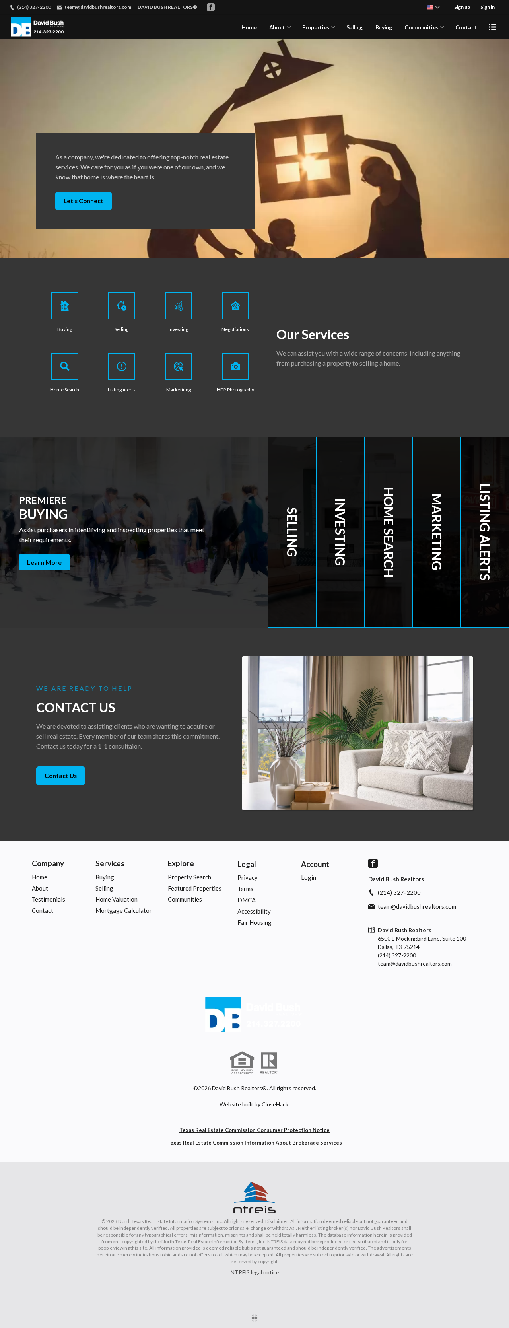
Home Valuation (116, 899)
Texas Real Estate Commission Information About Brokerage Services (254, 1142)
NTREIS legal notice (255, 1272)
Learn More (44, 562)
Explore (181, 863)
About (277, 27)
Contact (466, 27)
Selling (354, 27)
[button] (134, 532)
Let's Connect (83, 200)
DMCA (246, 900)
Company (48, 863)
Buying (383, 27)
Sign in (487, 7)
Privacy (247, 877)
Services (109, 863)
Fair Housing (254, 922)
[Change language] (433, 7)
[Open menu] (492, 27)
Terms (245, 888)
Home (249, 27)
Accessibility (254, 911)
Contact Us (61, 775)
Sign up (462, 7)
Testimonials (48, 899)
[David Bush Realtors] (254, 1015)
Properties (316, 27)
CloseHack (275, 1104)
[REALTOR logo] (269, 1063)
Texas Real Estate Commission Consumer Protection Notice (254, 1130)
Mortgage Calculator (123, 910)
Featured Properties (194, 888)
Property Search (189, 877)
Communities (421, 27)
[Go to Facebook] (211, 7)
